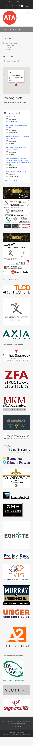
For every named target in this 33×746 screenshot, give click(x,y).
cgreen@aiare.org (20, 723)
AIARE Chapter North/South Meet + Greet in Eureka (17, 137)
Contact (14, 6)
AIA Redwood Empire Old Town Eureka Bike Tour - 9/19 (16, 148)
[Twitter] (15, 726)
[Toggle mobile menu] (28, 13)
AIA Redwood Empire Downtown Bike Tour (16, 126)
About (8, 6)
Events (11, 80)
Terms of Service (20, 732)
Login (27, 7)
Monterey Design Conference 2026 (17, 171)
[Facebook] (12, 726)
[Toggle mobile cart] (21, 13)
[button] (16, 85)
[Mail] (20, 726)
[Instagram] (18, 726)
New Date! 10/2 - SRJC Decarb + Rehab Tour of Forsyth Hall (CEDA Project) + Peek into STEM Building (17, 160)
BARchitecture (10, 116)
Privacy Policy (12, 732)
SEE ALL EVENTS (10, 180)
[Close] (22, 72)
